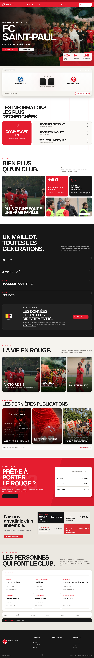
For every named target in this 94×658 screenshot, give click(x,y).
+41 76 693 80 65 (10, 586)
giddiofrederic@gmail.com (68, 589)
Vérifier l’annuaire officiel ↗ (29, 325)
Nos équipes (35, 639)
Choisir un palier (70, 532)
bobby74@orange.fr (39, 605)
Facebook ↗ (75, 647)
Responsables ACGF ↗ (20, 620)
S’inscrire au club (85, 4)
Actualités (45, 4)
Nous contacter (43, 521)
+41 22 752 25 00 (38, 586)
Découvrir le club (26, 49)
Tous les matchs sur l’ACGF (82, 94)
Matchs (28, 4)
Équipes (34, 4)
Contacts (57, 4)
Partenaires (51, 4)
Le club (39, 4)
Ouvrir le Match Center (80, 316)
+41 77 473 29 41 (10, 602)
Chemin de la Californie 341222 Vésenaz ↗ (56, 638)
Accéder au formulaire (10, 496)
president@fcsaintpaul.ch (11, 589)
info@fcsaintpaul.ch (39, 589)
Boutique (63, 4)
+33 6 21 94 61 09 (67, 586)
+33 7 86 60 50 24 (39, 602)
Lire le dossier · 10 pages (13, 536)
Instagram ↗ (88, 1)
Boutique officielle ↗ (37, 644)
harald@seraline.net (10, 605)
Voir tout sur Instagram (85, 448)
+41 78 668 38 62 (67, 605)
